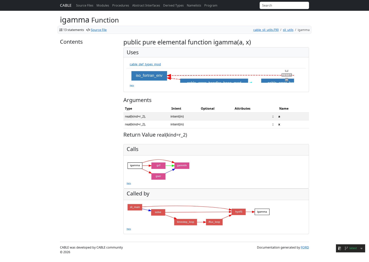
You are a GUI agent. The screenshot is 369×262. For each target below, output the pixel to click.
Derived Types (173, 5)
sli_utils (288, 30)
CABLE (65, 5)
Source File (99, 30)
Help (132, 85)
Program (210, 5)
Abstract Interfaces (146, 5)
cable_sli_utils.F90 (266, 30)
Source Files (84, 5)
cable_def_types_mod (145, 64)
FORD (305, 247)
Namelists (194, 5)
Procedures (120, 5)
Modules (102, 5)
